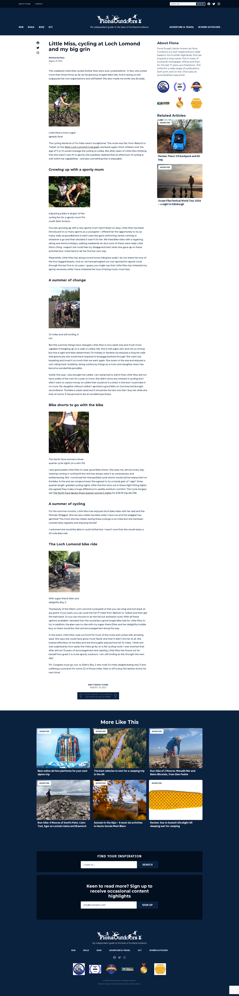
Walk (31, 27)
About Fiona (24, 4)
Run (21, 27)
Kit (51, 27)
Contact (39, 4)
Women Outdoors (209, 27)
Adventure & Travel (181, 27)
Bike (41, 27)
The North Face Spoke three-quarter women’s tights (82, 493)
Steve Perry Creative (133, 984)
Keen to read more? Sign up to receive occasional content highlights (119, 891)
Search (200, 4)
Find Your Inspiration (119, 856)
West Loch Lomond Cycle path (82, 147)
